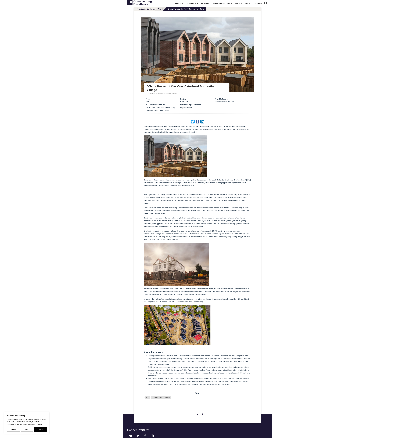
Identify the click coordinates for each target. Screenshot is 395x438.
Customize (13, 429)
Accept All (40, 429)
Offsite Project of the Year (161, 397)
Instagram (152, 436)
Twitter (193, 121)
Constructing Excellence (146, 9)
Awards (160, 9)
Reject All (27, 429)
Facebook (197, 121)
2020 (147, 397)
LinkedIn (202, 121)
